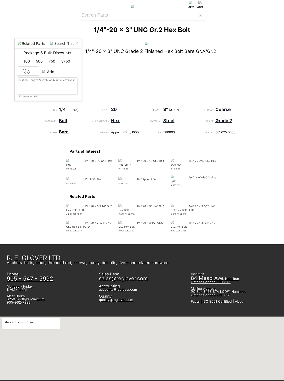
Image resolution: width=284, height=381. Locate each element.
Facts (195, 301)
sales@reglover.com (123, 278)
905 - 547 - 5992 (30, 278)
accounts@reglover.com (118, 289)
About (239, 301)
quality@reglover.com (116, 300)
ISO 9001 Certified (217, 301)
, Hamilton (215, 280)
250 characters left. (27, 96)
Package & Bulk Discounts (47, 53)
